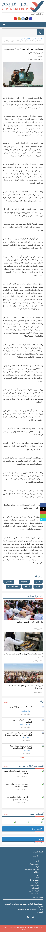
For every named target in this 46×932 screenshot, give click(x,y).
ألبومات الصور (36, 813)
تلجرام (43, 519)
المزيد (5, 702)
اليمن (38, 581)
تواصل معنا (34, 893)
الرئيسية (40, 38)
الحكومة (24, 581)
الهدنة (38, 586)
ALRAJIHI (23, 930)
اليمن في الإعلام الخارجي (28, 38)
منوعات (36, 883)
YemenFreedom (39, 843)
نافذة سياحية (34, 885)
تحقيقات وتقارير (33, 864)
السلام (27, 586)
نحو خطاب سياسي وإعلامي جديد (20, 707)
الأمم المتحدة (13, 586)
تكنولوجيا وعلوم (33, 880)
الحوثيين (9, 581)
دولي (37, 875)
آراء (42, 701)
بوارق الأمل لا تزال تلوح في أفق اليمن (29, 622)
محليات (36, 872)
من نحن (36, 858)
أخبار (37, 861)
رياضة (37, 877)
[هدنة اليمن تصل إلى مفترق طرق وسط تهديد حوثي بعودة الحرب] (43, 505)
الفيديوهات (35, 888)
